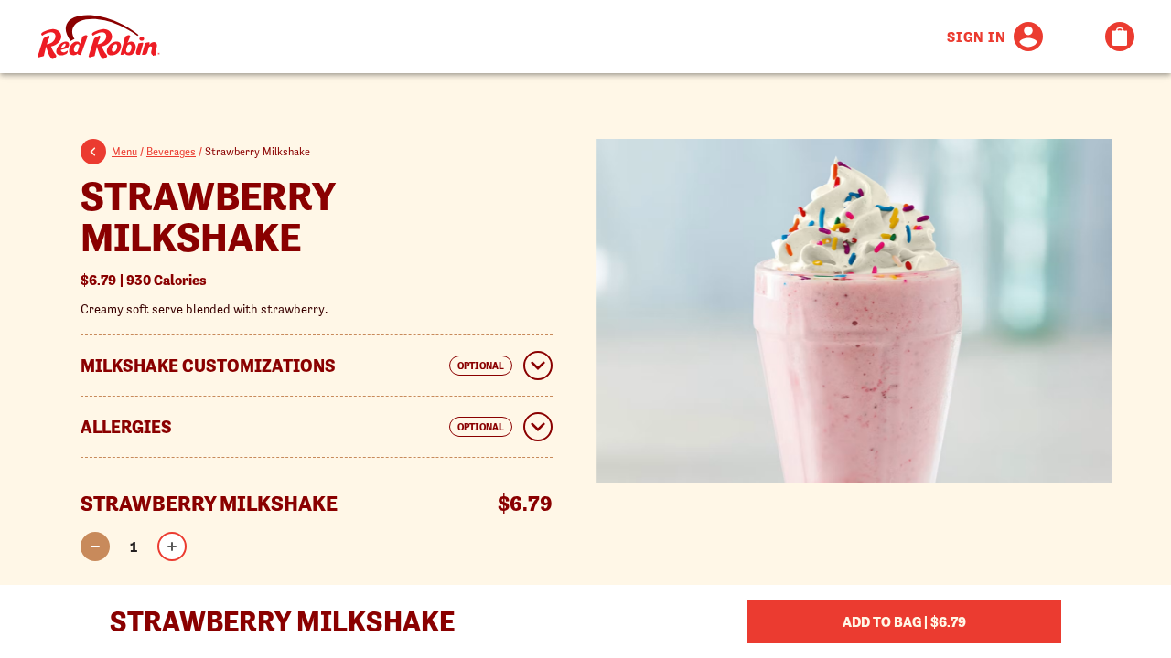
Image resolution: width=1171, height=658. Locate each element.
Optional (480, 365)
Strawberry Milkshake (208, 216)
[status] (133, 546)
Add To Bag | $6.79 (904, 621)
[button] (96, 154)
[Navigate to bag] (1119, 36)
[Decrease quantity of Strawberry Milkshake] (95, 546)
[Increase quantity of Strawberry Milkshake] (172, 546)
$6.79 (144, 280)
